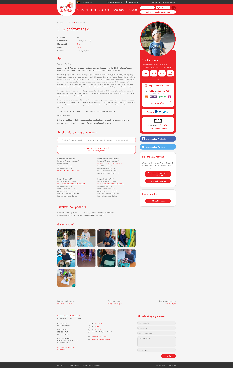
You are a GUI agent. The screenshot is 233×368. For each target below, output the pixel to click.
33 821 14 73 (97, 329)
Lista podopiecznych (114, 303)
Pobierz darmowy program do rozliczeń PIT (158, 173)
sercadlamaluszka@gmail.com (100, 340)
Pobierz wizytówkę (158, 103)
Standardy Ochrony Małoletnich (91, 365)
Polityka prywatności (73, 365)
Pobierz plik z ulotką (157, 200)
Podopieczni (70, 23)
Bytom (79, 44)
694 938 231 (98, 326)
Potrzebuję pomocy (100, 9)
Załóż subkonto (156, 2)
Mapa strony (60, 365)
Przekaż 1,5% (147, 7)
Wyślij (168, 356)
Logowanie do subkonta (168, 2)
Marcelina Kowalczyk (64, 303)
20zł (154, 73)
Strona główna (61, 23)
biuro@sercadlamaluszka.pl (99, 336)
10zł (146, 73)
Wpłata (151, 111)
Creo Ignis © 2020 (171, 365)
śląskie (79, 47)
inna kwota (170, 73)
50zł (162, 73)
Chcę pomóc (119, 9)
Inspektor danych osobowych (66, 347)
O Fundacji (82, 9)
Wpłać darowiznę (163, 7)
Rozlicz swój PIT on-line (157, 181)
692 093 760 (98, 323)
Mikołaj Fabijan (170, 303)
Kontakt (133, 9)
